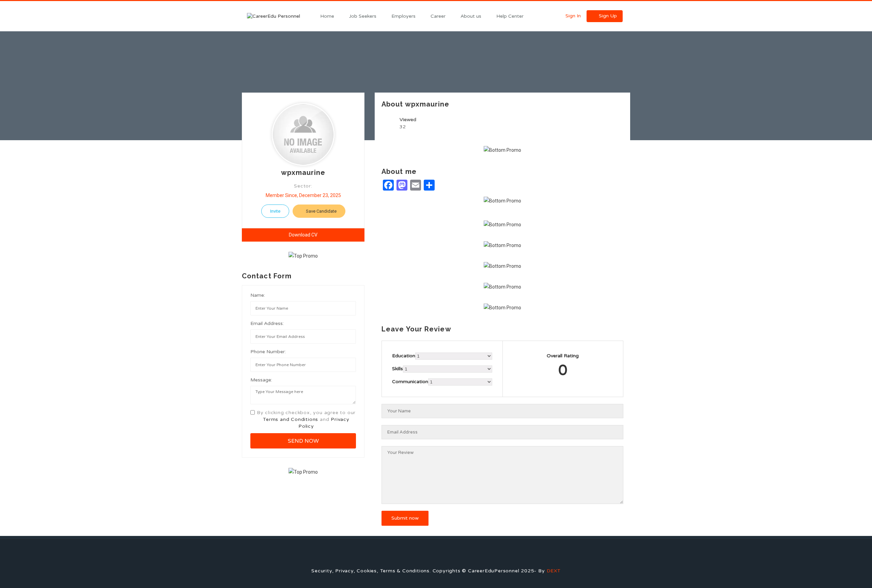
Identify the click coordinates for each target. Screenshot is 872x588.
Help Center (510, 16)
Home (327, 16)
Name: (257, 295)
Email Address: (267, 323)
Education (403, 356)
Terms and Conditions (290, 419)
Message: (261, 380)
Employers (403, 16)
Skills (397, 369)
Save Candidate (321, 211)
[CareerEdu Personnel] (279, 16)
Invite (275, 211)
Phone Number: (268, 352)
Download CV (303, 235)
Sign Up (607, 16)
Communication (410, 382)
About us (471, 16)
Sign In (572, 16)
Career (438, 16)
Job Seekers (362, 16)
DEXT (554, 571)
